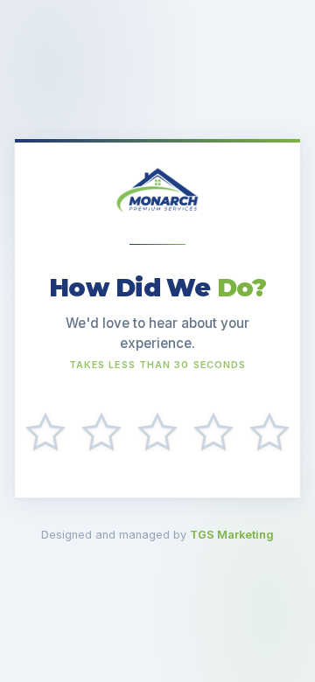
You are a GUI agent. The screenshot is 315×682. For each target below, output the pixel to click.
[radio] (45, 433)
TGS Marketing (232, 534)
